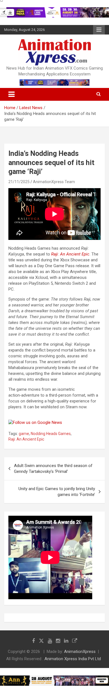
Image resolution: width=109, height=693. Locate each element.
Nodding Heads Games (51, 433)
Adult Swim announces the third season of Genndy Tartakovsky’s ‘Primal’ (53, 468)
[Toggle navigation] (11, 94)
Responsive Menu (99, 30)
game (24, 433)
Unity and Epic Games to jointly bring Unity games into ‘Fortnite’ (56, 491)
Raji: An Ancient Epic (70, 254)
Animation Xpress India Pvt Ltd (72, 658)
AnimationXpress (80, 651)
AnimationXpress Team (54, 182)
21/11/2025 (19, 182)
